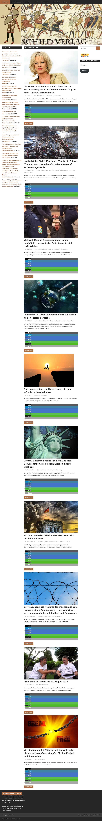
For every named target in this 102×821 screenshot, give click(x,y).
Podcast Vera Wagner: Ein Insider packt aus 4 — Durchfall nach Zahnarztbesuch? (11, 146)
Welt (71, 2)
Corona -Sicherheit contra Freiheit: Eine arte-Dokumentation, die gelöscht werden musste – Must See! (48, 463)
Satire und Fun (57, 95)
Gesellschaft (37, 95)
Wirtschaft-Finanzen (65, 541)
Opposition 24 (6, 67)
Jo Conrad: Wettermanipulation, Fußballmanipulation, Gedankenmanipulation (11, 119)
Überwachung (63, 249)
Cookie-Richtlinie (6, 810)
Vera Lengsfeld (6, 113)
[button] (28, 105)
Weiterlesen (28, 123)
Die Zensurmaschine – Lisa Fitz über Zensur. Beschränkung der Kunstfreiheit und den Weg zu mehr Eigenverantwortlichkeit (50, 89)
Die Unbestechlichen (7, 123)
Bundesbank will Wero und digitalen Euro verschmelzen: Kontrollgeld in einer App (10, 128)
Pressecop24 (5, 60)
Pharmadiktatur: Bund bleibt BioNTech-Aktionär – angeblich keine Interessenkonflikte (10, 104)
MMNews (4, 83)
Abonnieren (84, 70)
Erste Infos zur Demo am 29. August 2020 (46, 681)
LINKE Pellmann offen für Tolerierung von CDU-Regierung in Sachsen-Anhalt (11, 88)
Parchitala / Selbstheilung (20, 2)
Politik (36, 2)
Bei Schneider (6, 99)
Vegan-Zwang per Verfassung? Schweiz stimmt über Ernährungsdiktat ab (10, 137)
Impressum (96, 815)
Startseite (5, 2)
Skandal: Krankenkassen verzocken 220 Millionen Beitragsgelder (9, 79)
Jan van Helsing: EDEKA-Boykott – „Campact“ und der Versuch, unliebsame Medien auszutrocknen (12, 182)
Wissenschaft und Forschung (54, 470)
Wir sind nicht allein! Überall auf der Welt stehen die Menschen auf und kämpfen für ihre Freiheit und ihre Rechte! (49, 753)
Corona (38, 170)
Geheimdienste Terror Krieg (48, 170)
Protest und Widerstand (47, 95)
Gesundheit (56, 2)
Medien (46, 541)
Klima (65, 2)
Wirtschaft (45, 2)
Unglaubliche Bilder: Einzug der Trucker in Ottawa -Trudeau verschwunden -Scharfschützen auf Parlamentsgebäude (50, 164)
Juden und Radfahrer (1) (9, 111)
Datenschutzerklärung (84, 815)
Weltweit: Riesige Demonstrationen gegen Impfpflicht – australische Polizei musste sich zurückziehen (48, 243)
